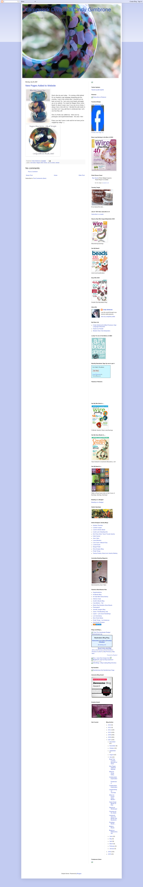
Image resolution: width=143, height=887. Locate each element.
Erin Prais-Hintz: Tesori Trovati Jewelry (104, 534)
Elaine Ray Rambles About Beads (102, 605)
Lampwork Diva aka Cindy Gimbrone (68, 9)
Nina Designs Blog (98, 549)
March (111, 843)
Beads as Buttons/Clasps (113, 832)
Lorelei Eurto (96, 544)
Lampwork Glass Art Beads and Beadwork (113, 818)
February (112, 846)
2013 (109, 725)
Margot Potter (97, 547)
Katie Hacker (96, 536)
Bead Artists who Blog (104, 648)
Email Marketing (97, 374)
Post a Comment (32, 171)
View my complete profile (108, 316)
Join (93, 650)
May (111, 839)
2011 (109, 730)
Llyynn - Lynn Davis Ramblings (102, 613)
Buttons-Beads (111, 827)
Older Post (82, 175)
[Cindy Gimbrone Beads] (97, 130)
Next (104, 640)
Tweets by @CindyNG (97, 90)
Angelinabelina (97, 592)
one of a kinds (51, 162)
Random (102, 642)
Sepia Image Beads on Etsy (112, 803)
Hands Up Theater (98, 328)
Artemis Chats (97, 599)
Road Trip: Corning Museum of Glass (113, 761)
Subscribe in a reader (97, 214)
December (112, 742)
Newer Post (29, 175)
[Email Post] (49, 161)
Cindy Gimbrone (108, 309)
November (113, 746)
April (111, 841)
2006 (109, 851)
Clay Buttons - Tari (98, 603)
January (112, 848)
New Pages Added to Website (40, 85)
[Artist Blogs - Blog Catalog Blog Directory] (103, 663)
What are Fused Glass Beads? (112, 797)
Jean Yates (96, 538)
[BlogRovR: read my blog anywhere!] (104, 660)
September (113, 750)
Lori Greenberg (97, 616)
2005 (109, 854)
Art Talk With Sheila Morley (100, 596)
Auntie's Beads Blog (98, 601)
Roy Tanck (95, 178)
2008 (109, 737)
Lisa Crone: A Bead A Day (100, 542)
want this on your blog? (96, 661)
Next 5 (100, 651)
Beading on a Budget (97, 502)
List (100, 640)
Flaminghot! (96, 607)
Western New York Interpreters (101, 331)
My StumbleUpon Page (107, 670)
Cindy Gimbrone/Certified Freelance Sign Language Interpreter (104, 325)
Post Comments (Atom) (39, 178)
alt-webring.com (102, 644)
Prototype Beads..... (112, 823)
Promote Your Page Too (97, 132)
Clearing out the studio (112, 812)
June (111, 836)
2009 (109, 735)
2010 (109, 732)
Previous (109, 640)
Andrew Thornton (98, 525)
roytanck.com (106, 182)
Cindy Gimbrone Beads (97, 104)
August (112, 754)
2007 (109, 739)
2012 (109, 727)
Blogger (79, 873)
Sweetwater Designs (99, 622)
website (57, 162)
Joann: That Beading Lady (100, 611)
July (111, 757)
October (112, 748)
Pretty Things (96, 551)
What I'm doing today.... (112, 773)
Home (55, 175)
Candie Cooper (97, 527)
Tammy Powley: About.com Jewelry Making (105, 553)
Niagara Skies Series (41, 162)
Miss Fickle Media (98, 618)
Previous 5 (95, 651)
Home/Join (95, 640)
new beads (33, 162)
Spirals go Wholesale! (113, 808)
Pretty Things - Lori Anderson (101, 620)
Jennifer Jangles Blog (99, 609)
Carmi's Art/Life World (99, 529)
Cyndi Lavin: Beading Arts (100, 532)
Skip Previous (107, 651)
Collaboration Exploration (113, 786)
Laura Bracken (97, 540)
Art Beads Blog (97, 594)
